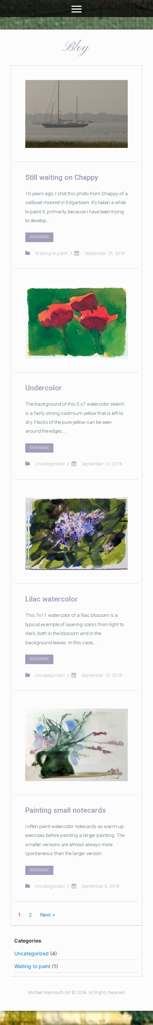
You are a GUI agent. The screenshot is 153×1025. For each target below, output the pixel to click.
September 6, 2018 (100, 886)
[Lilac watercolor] (76, 533)
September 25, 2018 (104, 253)
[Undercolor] (76, 323)
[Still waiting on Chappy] (76, 114)
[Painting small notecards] (76, 745)
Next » (47, 915)
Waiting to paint (51, 253)
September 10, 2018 (101, 463)
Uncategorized (50, 463)
